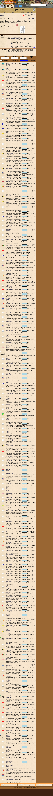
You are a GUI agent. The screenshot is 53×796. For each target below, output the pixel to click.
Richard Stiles (9, 270)
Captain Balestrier (8, 736)
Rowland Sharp (9, 493)
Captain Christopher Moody (8, 587)
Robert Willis (9, 581)
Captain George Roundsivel (8, 70)
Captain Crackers (8, 359)
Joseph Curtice (9, 113)
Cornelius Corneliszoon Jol (9, 665)
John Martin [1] (9, 440)
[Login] (12, 6)
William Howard (7, 419)
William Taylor (9, 500)
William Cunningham (9, 286)
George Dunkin (9, 124)
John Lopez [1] (9, 186)
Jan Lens (8, 775)
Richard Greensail (8, 409)
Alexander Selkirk (8, 299)
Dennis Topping (9, 510)
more (34, 47)
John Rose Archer (8, 644)
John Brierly (8, 326)
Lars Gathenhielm (9, 133)
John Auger (8, 80)
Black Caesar (9, 312)
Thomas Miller (9, 191)
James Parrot (9, 685)
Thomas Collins (9, 353)
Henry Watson (9, 569)
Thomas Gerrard (8, 399)
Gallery (13, 12)
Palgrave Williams (8, 615)
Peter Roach (9, 730)
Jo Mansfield (9, 564)
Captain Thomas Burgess (8, 337)
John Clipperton (8, 541)
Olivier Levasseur (8, 675)
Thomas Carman (8, 108)
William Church (9, 550)
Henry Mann (9, 436)
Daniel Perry (9, 220)
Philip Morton (9, 207)
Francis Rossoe (9, 479)
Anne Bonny (9, 620)
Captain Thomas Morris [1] (9, 445)
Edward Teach (9, 280)
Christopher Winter (8, 659)
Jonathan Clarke (8, 347)
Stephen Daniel (9, 363)
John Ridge (8, 235)
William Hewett (9, 153)
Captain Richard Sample (7, 489)
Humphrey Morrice (8, 196)
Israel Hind (8, 560)
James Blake (9, 321)
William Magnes (7, 432)
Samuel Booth (9, 89)
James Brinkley (9, 596)
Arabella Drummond (8, 374)
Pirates (2, 15)
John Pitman (9, 712)
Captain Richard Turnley (7, 516)
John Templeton (8, 747)
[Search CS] (47, 5)
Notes (22, 12)
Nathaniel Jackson (8, 163)
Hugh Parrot (8, 293)
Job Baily (8, 85)
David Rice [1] (9, 654)
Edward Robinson (8, 250)
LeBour (7, 428)
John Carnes (9, 342)
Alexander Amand (8, 75)
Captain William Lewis (9, 649)
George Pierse (9, 670)
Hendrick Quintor (8, 470)
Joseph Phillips (9, 465)
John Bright (8, 592)
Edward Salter (9, 483)
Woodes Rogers (8, 690)
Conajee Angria (9, 638)
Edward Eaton (9, 605)
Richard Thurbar (7, 752)
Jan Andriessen (9, 308)
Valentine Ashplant (8, 545)
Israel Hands (9, 144)
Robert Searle (9, 757)
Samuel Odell (9, 456)
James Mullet (9, 211)
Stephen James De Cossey (9, 368)
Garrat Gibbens (9, 138)
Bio (4, 12)
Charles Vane (9, 531)
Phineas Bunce (9, 103)
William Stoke (9, 497)
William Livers (9, 177)
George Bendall (9, 317)
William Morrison (8, 201)
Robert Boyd (9, 93)
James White (9, 521)
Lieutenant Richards (8, 230)
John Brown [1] (9, 601)
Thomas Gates (9, 393)
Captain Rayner (9, 726)
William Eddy (9, 128)
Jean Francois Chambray (9, 762)
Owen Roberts (9, 245)
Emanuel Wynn (9, 303)
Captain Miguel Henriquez (9, 696)
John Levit (8, 172)
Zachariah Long (9, 181)
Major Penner (9, 460)
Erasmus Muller (9, 779)
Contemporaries (31, 12)
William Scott (9, 260)
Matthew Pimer (9, 717)
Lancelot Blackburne (8, 741)
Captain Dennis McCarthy (9, 64)
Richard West (9, 573)
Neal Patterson (9, 216)
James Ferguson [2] (9, 383)
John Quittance (9, 721)
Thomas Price (9, 225)
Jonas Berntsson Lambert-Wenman (8, 631)
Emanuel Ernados (8, 378)
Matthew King (9, 168)
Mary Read (8, 536)
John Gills (8, 404)
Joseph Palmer (9, 289)
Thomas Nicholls (8, 451)
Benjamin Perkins (8, 681)
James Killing (9, 423)
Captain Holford (9, 414)
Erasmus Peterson (8, 702)
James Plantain (9, 625)
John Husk (8, 158)
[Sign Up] (8, 6)
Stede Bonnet (30, 18)
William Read (9, 610)
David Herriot (9, 148)
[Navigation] (2, 6)
